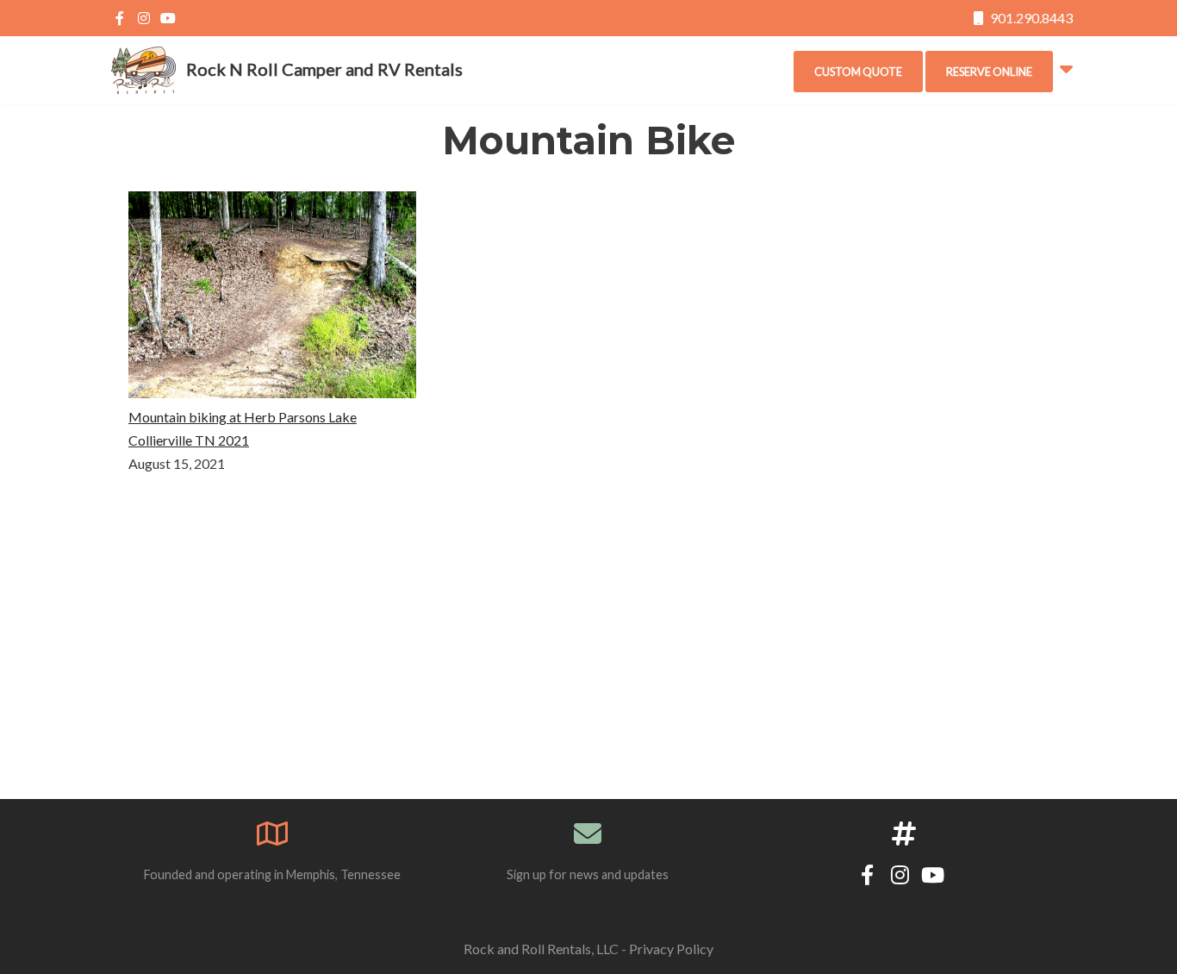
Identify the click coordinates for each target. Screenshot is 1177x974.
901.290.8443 (1030, 17)
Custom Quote (858, 71)
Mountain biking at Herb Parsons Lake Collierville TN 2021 (242, 428)
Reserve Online (989, 71)
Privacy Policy (671, 948)
